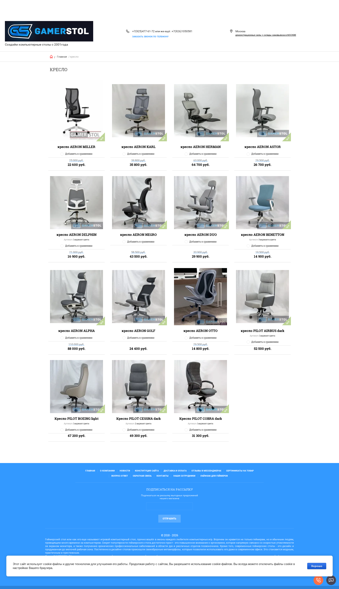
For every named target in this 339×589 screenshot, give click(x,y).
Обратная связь (142, 476)
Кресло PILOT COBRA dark (200, 418)
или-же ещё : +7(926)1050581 (173, 31)
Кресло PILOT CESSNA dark (138, 418)
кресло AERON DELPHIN (76, 234)
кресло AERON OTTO (200, 330)
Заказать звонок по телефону (150, 36)
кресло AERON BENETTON (262, 234)
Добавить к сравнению (78, 153)
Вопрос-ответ (119, 476)
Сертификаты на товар (240, 471)
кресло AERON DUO (200, 234)
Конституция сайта (147, 471)
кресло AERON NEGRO (138, 234)
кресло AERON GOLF (138, 330)
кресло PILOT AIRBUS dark (262, 330)
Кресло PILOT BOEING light (76, 418)
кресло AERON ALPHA (76, 330)
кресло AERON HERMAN (200, 146)
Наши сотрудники (184, 476)
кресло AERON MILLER (76, 146)
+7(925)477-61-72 (143, 31)
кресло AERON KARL (138, 146)
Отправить (169, 518)
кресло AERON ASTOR (262, 146)
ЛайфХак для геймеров (214, 476)
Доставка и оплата (175, 471)
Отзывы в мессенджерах (206, 471)
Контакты (163, 476)
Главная (62, 56)
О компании (107, 471)
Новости (125, 471)
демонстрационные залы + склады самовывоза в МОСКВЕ (265, 35)
